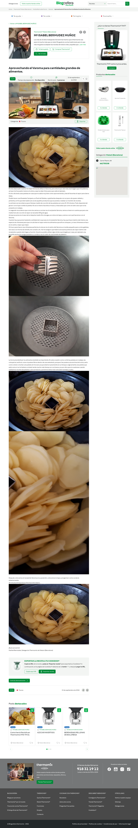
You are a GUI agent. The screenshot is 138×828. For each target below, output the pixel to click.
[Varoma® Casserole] (120, 88)
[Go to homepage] (64, 3)
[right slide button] (87, 749)
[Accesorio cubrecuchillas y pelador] (104, 88)
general (51, 9)
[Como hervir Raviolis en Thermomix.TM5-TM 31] (22, 718)
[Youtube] (116, 769)
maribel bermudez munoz (40, 9)
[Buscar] (127, 4)
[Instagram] (122, 769)
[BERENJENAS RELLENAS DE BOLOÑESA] (76, 718)
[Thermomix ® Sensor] (120, 120)
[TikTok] (129, 769)
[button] (97, 4)
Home (10, 9)
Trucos (13, 727)
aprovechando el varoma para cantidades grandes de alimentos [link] (72, 9)
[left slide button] (10, 749)
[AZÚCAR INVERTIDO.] (49, 718)
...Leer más (82, 44)
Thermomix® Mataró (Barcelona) (22, 9)
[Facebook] (109, 769)
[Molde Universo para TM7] (104, 120)
